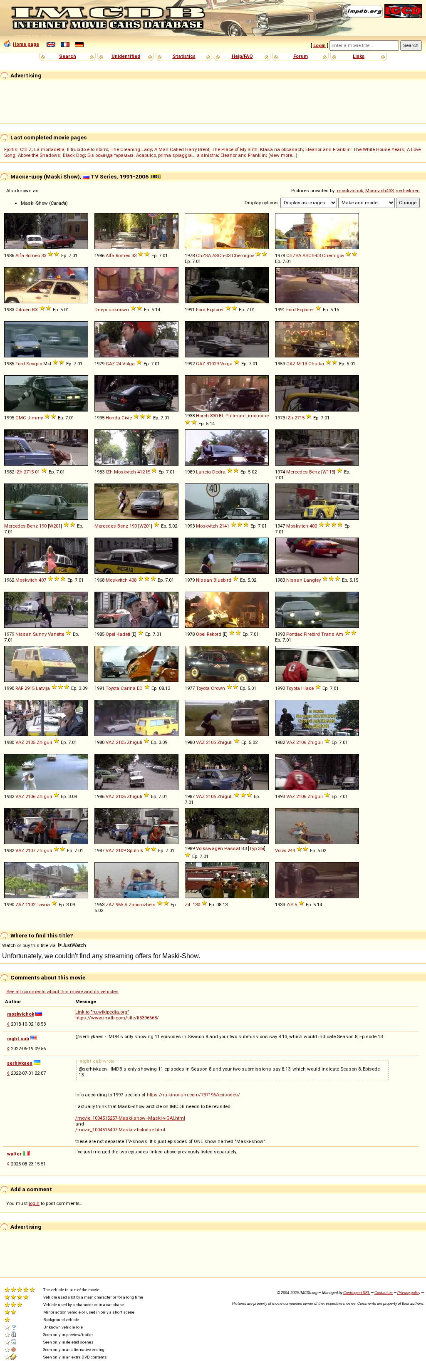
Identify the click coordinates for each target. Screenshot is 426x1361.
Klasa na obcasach (281, 149)
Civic (126, 418)
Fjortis (10, 149)
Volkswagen (209, 848)
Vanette (56, 634)
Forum (300, 56)
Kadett (123, 634)
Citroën (23, 309)
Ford (201, 309)
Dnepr (100, 309)
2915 (30, 688)
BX (35, 309)
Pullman (234, 416)
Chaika (316, 364)
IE (148, 472)
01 (37, 472)
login (34, 1203)
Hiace (307, 688)
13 (304, 364)
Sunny (40, 634)
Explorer (215, 309)
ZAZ (19, 904)
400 (313, 526)
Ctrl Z (26, 149)
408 (132, 580)
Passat (232, 848)
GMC (20, 418)
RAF (19, 688)
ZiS (289, 904)
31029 (212, 364)
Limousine (257, 416)
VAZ (19, 742)
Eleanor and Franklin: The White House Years (354, 149)
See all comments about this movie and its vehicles (62, 991)
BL (221, 416)
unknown (119, 309)
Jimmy (35, 418)
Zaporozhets (142, 904)
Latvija (43, 688)
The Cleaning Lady (131, 149)
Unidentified (125, 56)
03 (227, 255)
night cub (18, 1038)
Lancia (203, 472)
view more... (283, 155)
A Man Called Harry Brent (181, 149)
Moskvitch (125, 472)
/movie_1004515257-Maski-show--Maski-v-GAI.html (130, 1118)
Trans (327, 634)
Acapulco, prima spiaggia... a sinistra (177, 155)
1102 (30, 904)
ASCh (218, 255)
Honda (113, 418)
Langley (312, 580)
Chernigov (243, 255)
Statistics (184, 56)
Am (339, 634)
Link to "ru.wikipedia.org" (102, 1012)
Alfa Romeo (27, 255)
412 (141, 472)
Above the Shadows (39, 155)
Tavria (43, 904)
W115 (328, 472)
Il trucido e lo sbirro (87, 149)
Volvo (280, 850)
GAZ (110, 364)
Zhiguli (44, 742)
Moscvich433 (379, 190)
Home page (26, 44)
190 (43, 526)
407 (42, 580)
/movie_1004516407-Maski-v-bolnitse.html (120, 1130)
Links (358, 56)
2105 (30, 742)
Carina (128, 688)
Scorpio (34, 364)
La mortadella (49, 149)
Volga (128, 364)
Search (67, 56)
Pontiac (294, 634)
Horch (202, 416)
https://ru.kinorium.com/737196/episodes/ (193, 1095)
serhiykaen (408, 190)
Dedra (218, 472)
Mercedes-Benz (303, 472)
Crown (218, 688)
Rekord (214, 634)
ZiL (188, 904)
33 (43, 255)
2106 (301, 742)
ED (140, 688)
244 (291, 850)
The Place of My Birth (235, 149)
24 (118, 364)
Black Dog (74, 155)
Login (319, 45)
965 (119, 904)
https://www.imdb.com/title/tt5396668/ (117, 1018)
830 (214, 416)
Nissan (204, 580)
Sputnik (135, 850)
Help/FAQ (242, 56)
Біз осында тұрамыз (110, 155)
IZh (289, 418)
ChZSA (203, 255)
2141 (224, 526)
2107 (30, 850)
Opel (110, 634)
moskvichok (350, 190)
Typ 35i (256, 848)
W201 (55, 526)
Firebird (312, 634)
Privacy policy (408, 1292)
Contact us (383, 1292)
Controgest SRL (356, 1292)
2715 (300, 418)
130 (196, 904)
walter (14, 1154)
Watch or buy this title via (29, 945)
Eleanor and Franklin (243, 155)
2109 (121, 850)
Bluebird (222, 580)
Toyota (112, 688)
